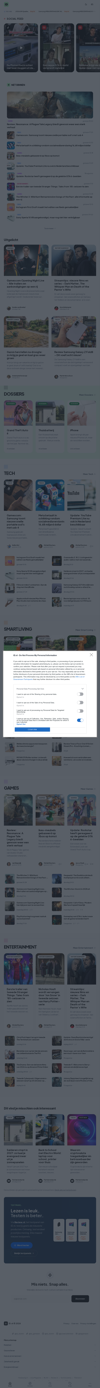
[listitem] (50, 688)
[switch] (80, 694)
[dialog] (50, 694)
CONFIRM (32, 729)
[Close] (92, 655)
